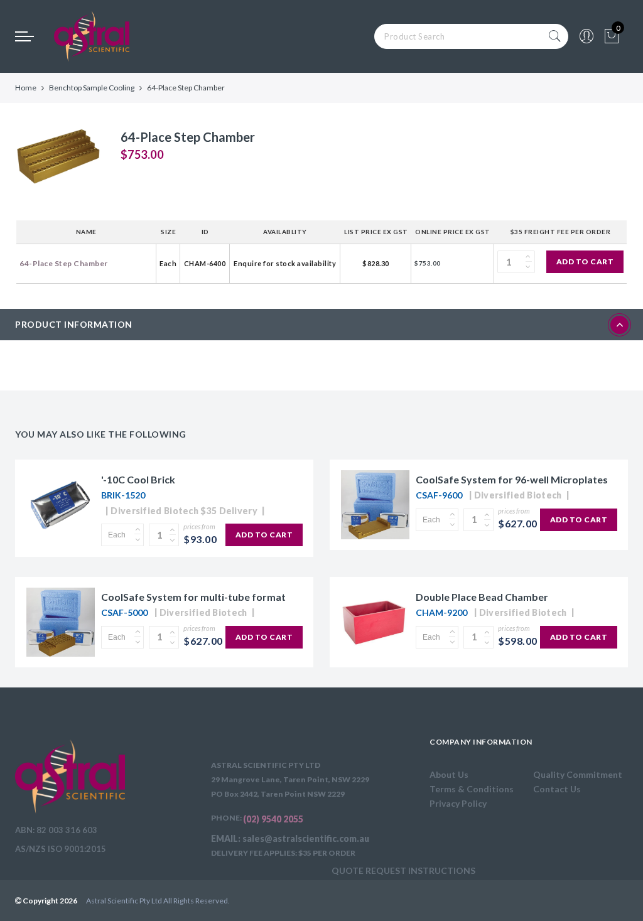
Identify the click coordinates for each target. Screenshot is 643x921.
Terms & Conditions (472, 789)
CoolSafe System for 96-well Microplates (512, 479)
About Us (449, 774)
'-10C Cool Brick (138, 479)
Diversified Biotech (518, 495)
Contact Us (557, 789)
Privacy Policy (458, 803)
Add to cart (585, 261)
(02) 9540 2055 (273, 819)
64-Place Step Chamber (63, 263)
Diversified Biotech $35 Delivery (184, 510)
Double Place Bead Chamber (482, 597)
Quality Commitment (577, 774)
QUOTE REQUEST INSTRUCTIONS (403, 870)
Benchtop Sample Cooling (91, 87)
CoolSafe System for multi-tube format (193, 597)
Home (25, 87)
